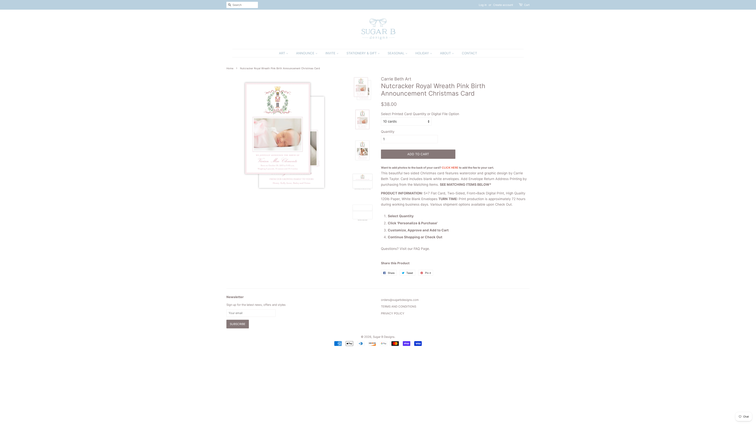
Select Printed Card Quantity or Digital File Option (420, 114)
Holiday (422, 53)
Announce (305, 53)
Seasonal (396, 53)
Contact (469, 53)
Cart (527, 4)
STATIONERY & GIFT (362, 53)
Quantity (387, 132)
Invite (330, 53)
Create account (503, 4)
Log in (483, 4)
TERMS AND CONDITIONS (398, 306)
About (446, 53)
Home (229, 68)
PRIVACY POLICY (392, 313)
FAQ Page (421, 249)
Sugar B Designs (384, 336)
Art (282, 53)
